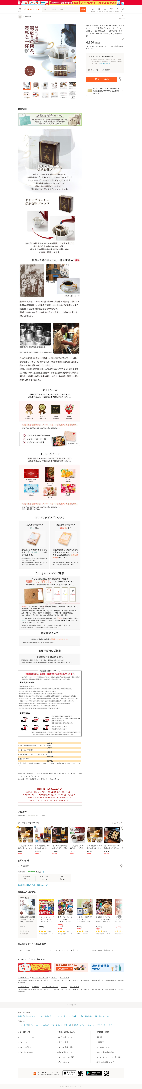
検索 (83, 9)
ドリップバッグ (64, 978)
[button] (123, 39)
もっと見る (116, 823)
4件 (43, 872)
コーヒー (54, 978)
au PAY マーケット (23, 978)
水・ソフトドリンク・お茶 (40, 978)
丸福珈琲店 (35, 987)
